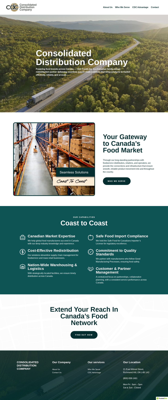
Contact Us (56, 372)
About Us (107, 7)
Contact (155, 7)
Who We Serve (122, 7)
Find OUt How (84, 335)
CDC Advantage (140, 7)
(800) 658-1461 (130, 378)
